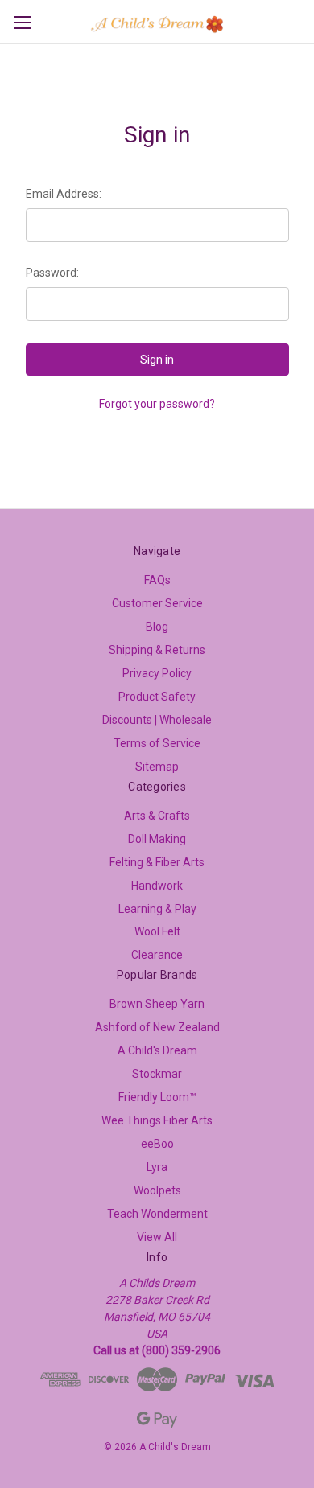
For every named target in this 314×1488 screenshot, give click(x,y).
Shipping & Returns (157, 649)
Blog (157, 626)
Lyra (157, 1167)
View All (157, 1237)
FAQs (157, 579)
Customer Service (157, 603)
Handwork (157, 885)
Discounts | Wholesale (157, 719)
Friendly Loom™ (157, 1097)
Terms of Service (157, 743)
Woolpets (157, 1190)
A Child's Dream (157, 1050)
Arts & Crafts (157, 815)
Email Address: (63, 193)
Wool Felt (157, 931)
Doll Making (157, 838)
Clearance (157, 954)
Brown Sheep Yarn (157, 1003)
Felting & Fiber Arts (157, 862)
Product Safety (157, 696)
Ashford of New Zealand (157, 1027)
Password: (52, 272)
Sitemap (157, 766)
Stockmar (157, 1073)
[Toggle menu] (22, 22)
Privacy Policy (157, 673)
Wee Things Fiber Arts (157, 1120)
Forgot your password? (157, 403)
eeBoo (157, 1143)
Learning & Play (157, 908)
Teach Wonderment (157, 1213)
